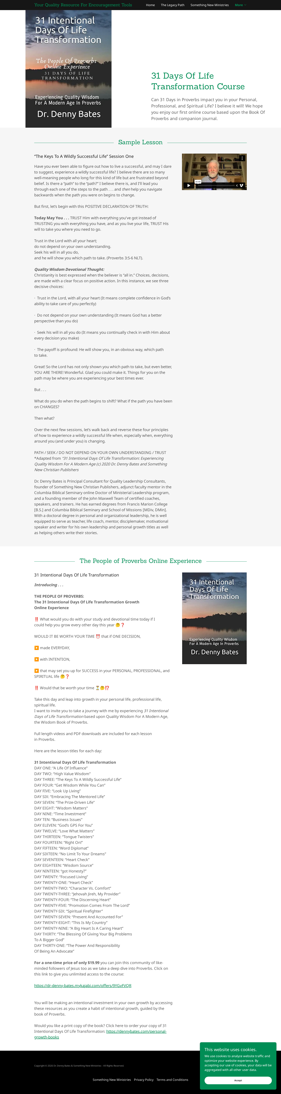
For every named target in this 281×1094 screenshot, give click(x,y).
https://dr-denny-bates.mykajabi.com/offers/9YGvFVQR (82, 985)
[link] (87, 5)
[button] (241, 5)
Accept (238, 1080)
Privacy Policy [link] (143, 1080)
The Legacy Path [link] (172, 5)
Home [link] (150, 5)
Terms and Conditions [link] (172, 1080)
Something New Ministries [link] (210, 5)
